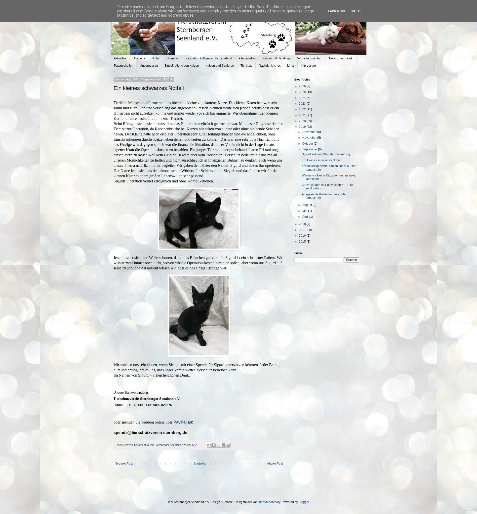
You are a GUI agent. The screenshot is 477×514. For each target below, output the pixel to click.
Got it (356, 11)
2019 (303, 126)
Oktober (308, 143)
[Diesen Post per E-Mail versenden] (209, 445)
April (305, 216)
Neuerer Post (124, 463)
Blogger (304, 502)
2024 (303, 98)
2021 (303, 115)
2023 (303, 103)
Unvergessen (149, 65)
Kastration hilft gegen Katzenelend (209, 58)
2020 (303, 121)
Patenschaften (123, 65)
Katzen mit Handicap (277, 58)
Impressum (308, 65)
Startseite (200, 463)
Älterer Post (275, 463)
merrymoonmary (269, 502)
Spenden (173, 58)
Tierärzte (246, 65)
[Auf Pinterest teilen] (228, 445)
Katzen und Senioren (219, 65)
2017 (303, 230)
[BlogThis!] (213, 445)
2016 (303, 235)
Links (290, 65)
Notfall (156, 58)
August (307, 205)
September (310, 149)
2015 (303, 241)
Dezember (309, 132)
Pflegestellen (247, 58)
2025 (303, 92)
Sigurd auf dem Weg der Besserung (326, 154)
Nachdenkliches (270, 65)
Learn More (336, 11)
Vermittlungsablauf (309, 58)
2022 (303, 109)
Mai (305, 211)
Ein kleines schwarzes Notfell (321, 160)
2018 (303, 224)
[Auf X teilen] (218, 445)
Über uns (139, 58)
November (309, 137)
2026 (303, 86)
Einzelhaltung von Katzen (181, 65)
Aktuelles (120, 58)
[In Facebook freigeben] (223, 445)
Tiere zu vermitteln (341, 58)
